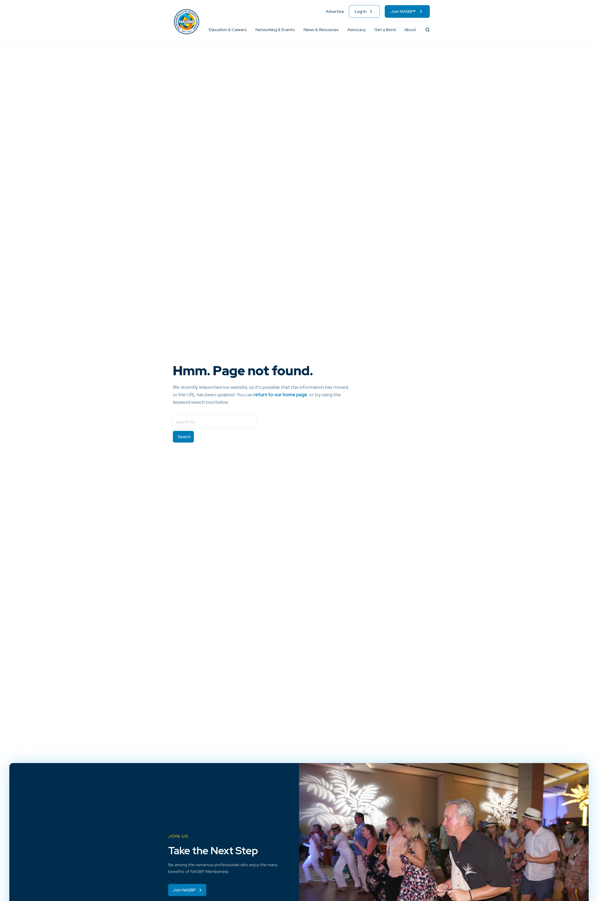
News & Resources (321, 29)
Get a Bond (385, 29)
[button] (247, 29)
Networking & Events (275, 29)
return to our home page (280, 395)
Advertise (335, 11)
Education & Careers (228, 29)
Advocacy (356, 29)
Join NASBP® (403, 11)
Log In (361, 11)
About (410, 29)
